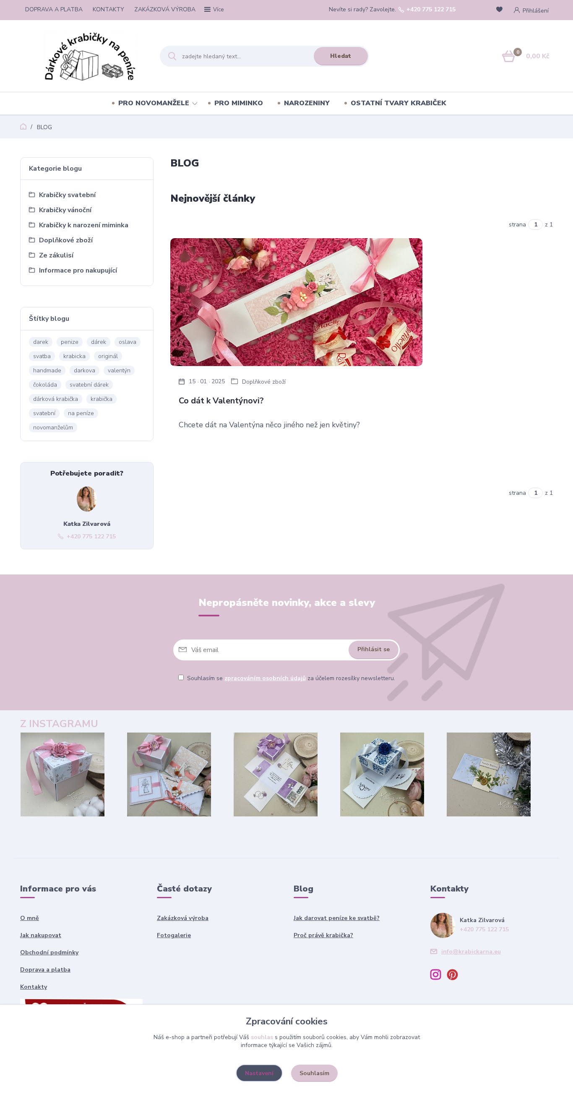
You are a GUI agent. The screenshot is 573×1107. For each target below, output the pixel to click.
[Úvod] (94, 56)
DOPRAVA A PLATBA (54, 9)
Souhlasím (314, 1073)
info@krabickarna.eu (471, 952)
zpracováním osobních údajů (265, 678)
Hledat (340, 56)
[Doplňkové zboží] (296, 302)
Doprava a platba (45, 970)
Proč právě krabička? (323, 935)
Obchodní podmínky (49, 952)
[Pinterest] (455, 975)
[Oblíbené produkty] (501, 10)
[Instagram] (438, 975)
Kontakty (33, 987)
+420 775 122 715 (431, 9)
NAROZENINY (307, 103)
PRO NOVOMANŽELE (153, 103)
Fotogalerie (174, 935)
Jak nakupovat (40, 935)
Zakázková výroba (182, 918)
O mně (29, 918)
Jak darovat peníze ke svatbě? (337, 918)
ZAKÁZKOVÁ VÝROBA (164, 9)
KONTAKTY (108, 9)
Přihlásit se (373, 649)
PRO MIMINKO (238, 103)
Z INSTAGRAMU (59, 723)
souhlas (262, 1037)
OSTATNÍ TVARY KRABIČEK (398, 103)
